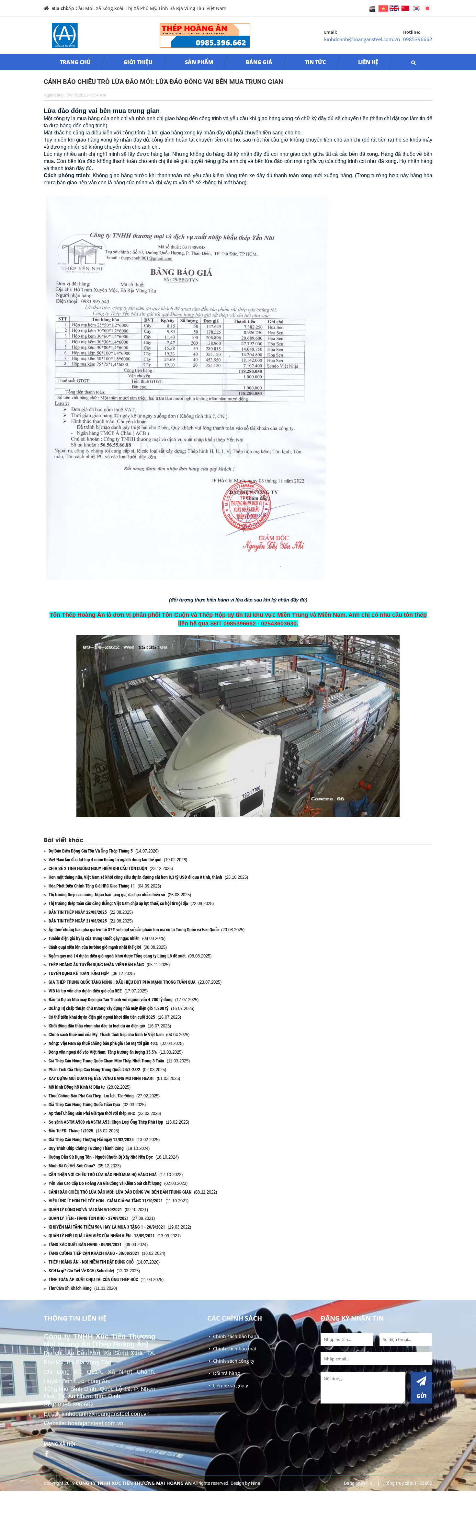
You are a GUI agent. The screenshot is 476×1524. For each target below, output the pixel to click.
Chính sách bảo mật (234, 1349)
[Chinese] (406, 7)
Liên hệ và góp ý (230, 1385)
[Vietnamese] (395, 7)
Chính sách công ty (233, 1361)
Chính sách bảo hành (236, 1336)
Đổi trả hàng (226, 1373)
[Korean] (417, 7)
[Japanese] (427, 7)
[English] (384, 7)
